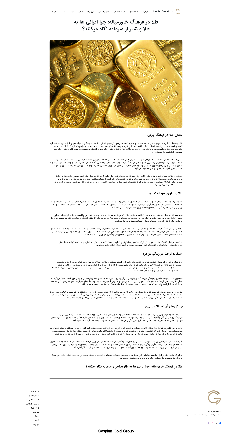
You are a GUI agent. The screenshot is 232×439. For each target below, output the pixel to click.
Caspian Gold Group (163, 11)
